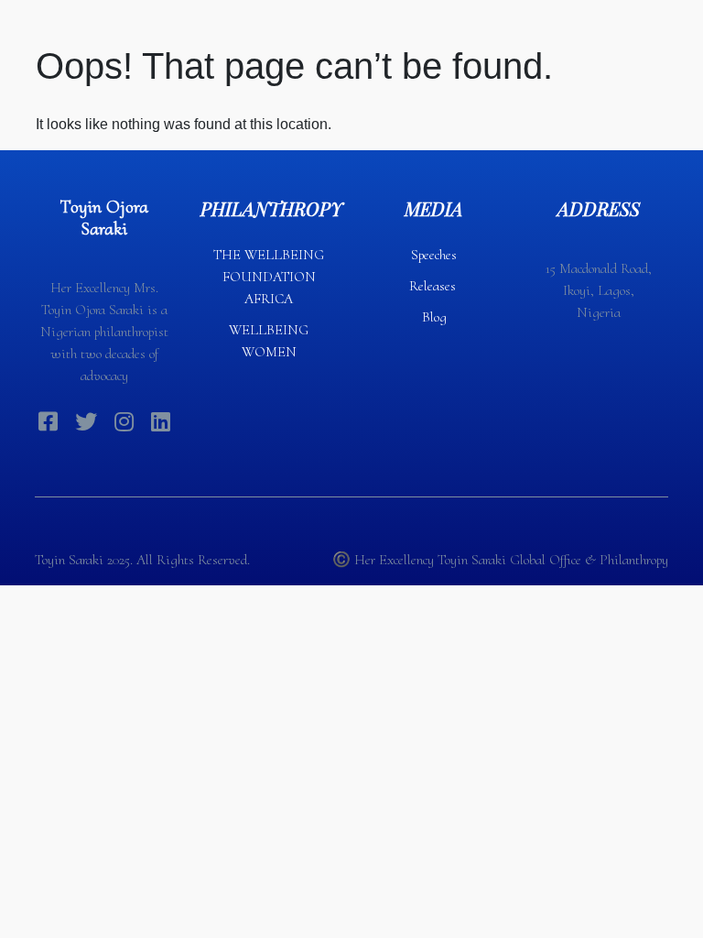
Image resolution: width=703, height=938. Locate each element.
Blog (434, 317)
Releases (434, 286)
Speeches (434, 254)
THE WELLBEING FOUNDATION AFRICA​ (268, 276)
